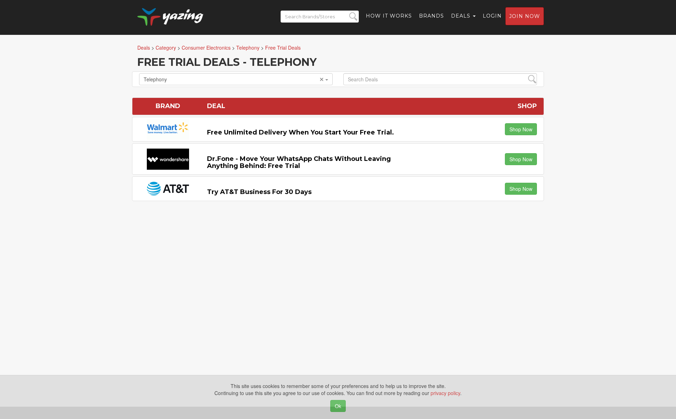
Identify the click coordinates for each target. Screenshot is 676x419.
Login (492, 16)
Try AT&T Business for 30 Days (259, 192)
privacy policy (445, 392)
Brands (431, 16)
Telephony (155, 79)
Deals (461, 16)
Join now (524, 16)
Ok (338, 405)
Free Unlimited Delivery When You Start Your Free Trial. (300, 132)
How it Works (389, 16)
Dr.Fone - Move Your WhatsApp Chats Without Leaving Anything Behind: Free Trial (299, 162)
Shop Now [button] (520, 129)
